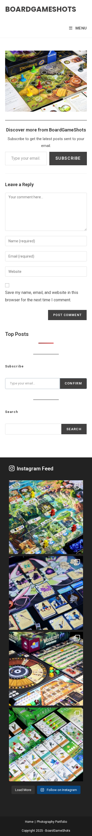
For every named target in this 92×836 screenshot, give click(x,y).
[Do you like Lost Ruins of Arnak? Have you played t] (46, 517)
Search (74, 429)
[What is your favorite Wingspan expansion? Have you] (46, 744)
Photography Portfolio (52, 822)
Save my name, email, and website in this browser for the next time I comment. (41, 296)
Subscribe (68, 158)
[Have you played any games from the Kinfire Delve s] (46, 593)
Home (29, 822)
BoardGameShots (40, 9)
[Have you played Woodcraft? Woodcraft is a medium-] (46, 669)
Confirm (73, 383)
